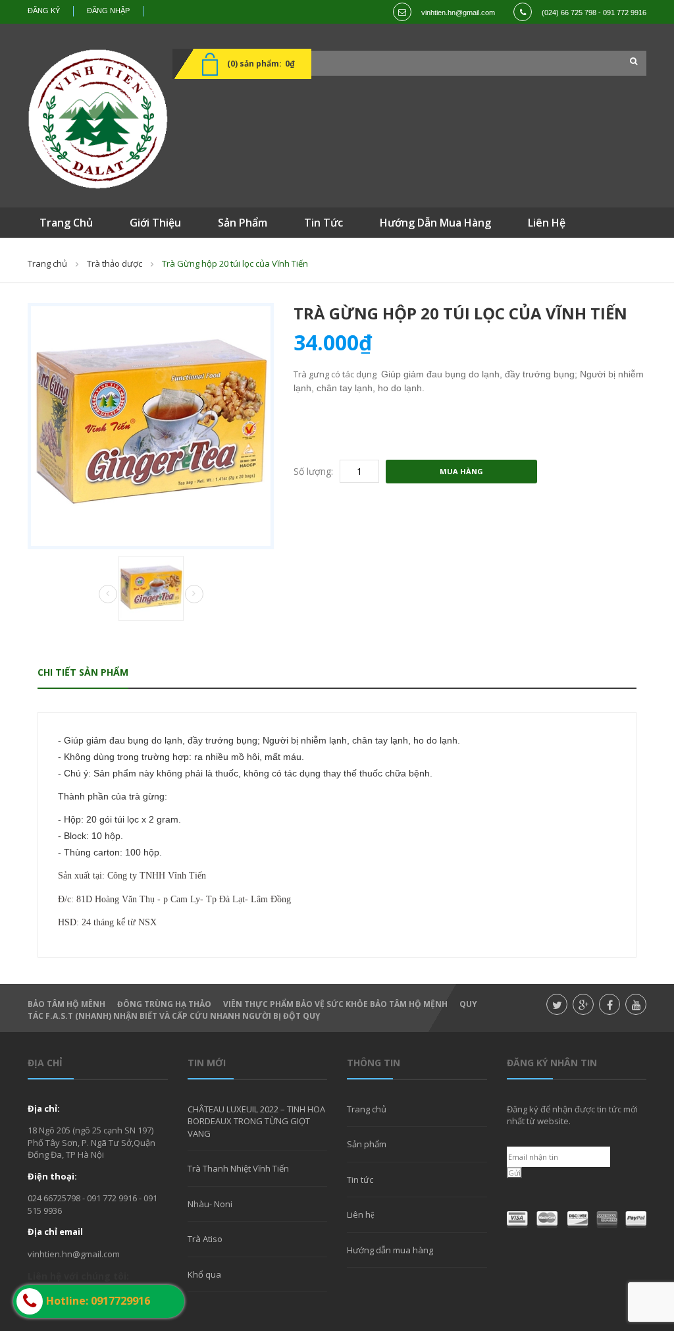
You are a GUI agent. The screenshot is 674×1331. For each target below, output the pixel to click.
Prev (108, 595)
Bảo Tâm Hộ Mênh (66, 1004)
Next (194, 594)
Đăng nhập (108, 10)
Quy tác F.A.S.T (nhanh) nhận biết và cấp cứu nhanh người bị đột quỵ (252, 1010)
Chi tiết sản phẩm (83, 672)
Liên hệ (361, 1214)
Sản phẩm (366, 1144)
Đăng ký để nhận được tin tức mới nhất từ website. (572, 1115)
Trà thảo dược (114, 263)
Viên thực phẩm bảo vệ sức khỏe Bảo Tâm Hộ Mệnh (335, 1004)
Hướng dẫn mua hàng (390, 1250)
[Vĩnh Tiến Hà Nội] (98, 119)
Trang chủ (47, 263)
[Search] (629, 61)
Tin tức (360, 1179)
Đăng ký (44, 10)
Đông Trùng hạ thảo (164, 1004)
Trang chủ (366, 1109)
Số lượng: (313, 471)
